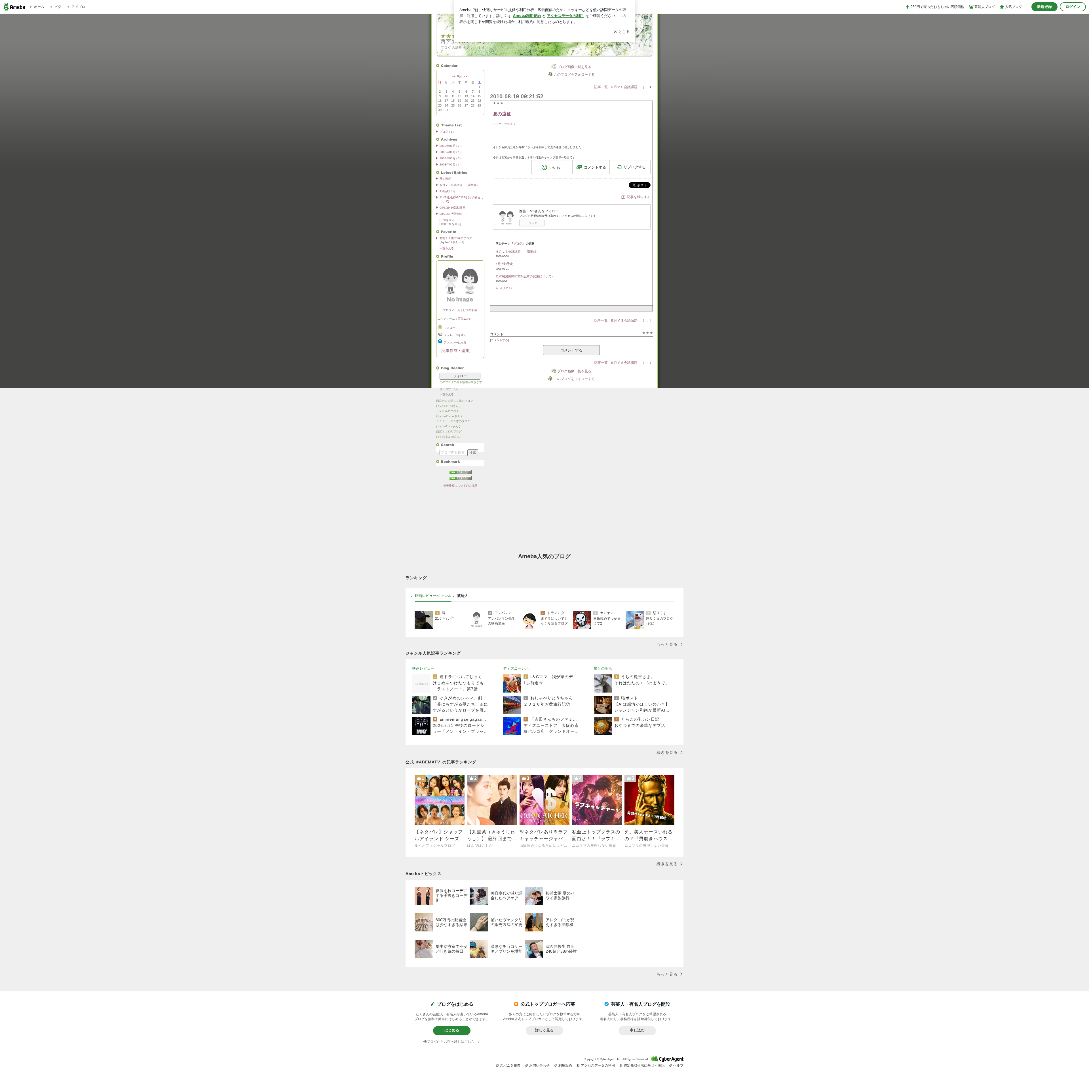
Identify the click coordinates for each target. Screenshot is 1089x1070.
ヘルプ (678, 1065)
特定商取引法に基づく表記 (644, 1065)
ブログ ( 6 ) (447, 131)
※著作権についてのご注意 (460, 485)
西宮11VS (464, 318)
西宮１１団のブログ (449, 431)
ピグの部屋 (470, 310)
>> (465, 76)
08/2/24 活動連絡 (451, 213)
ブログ (508, 124)
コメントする (571, 350)
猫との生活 (603, 668)
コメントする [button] (595, 167)
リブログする (635, 167)
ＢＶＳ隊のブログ (447, 411)
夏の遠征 (445, 178)
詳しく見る (544, 1030)
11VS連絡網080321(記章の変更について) (524, 276)
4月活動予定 (447, 191)
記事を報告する (639, 197)
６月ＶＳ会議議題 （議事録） (459, 184)
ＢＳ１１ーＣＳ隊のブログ (453, 421)
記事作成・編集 (455, 350)
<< (454, 76)
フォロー (460, 376)
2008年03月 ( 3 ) (450, 158)
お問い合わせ (539, 1065)
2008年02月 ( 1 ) (450, 164)
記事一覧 (601, 87)
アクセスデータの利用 (598, 1065)
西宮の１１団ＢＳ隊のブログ (454, 400)
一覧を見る (447, 220)
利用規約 (565, 1065)
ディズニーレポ (516, 668)
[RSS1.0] (460, 473)
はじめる (451, 1030)
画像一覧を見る (450, 224)
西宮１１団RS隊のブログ (456, 238)
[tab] (433, 595)
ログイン (1072, 7)
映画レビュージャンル (433, 596)
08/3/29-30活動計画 (452, 207)
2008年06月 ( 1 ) (450, 152)
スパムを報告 (510, 1065)
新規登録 (1044, 7)
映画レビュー (423, 668)
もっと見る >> (504, 288)
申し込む (637, 1030)
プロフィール (451, 310)
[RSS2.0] (460, 478)
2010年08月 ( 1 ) (450, 145)
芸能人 (462, 596)
